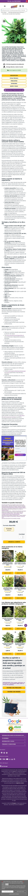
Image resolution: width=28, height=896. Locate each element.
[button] (13, 42)
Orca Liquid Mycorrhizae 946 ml (15, 335)
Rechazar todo (20, 891)
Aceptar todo (7, 891)
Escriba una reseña (14, 691)
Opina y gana (5, 45)
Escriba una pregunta (14, 687)
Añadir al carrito (14, 542)
